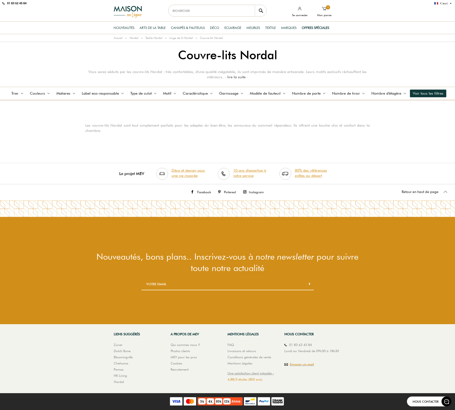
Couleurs (37, 93)
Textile (270, 28)
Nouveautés (124, 28)
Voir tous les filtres (428, 93)
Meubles (253, 28)
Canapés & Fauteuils (188, 28)
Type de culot (141, 93)
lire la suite (236, 77)
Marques (288, 28)
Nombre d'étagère (386, 93)
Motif (167, 93)
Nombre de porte (306, 93)
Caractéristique (195, 93)
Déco (214, 28)
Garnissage (228, 93)
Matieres (63, 93)
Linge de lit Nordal (181, 38)
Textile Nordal (154, 38)
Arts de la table (153, 28)
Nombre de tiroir (346, 93)
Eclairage (232, 28)
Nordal (134, 38)
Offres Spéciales (315, 28)
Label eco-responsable (100, 93)
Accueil (118, 38)
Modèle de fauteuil (265, 93)
